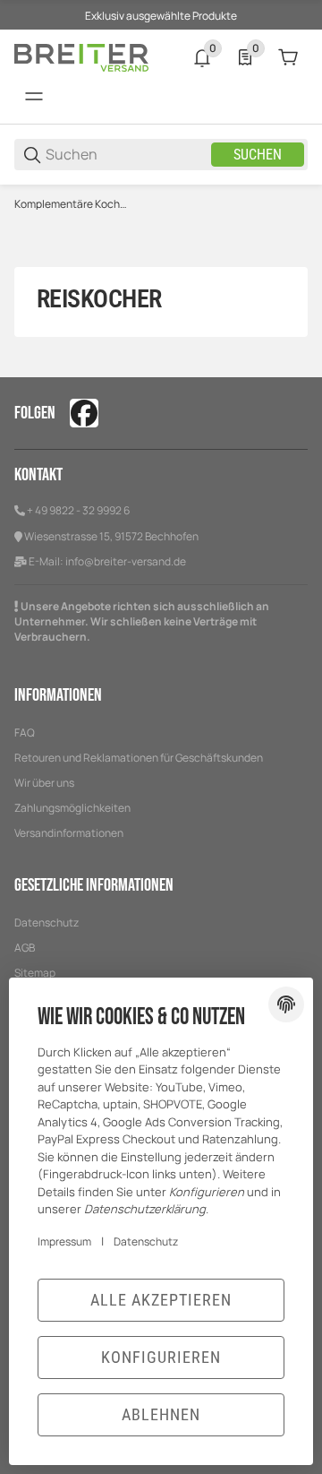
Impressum (64, 1241)
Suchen (257, 154)
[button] (293, 28)
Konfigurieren (161, 1357)
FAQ (24, 732)
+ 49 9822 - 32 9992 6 (78, 510)
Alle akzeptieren (161, 1299)
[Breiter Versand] (81, 56)
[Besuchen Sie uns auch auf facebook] (84, 413)
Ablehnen (161, 1414)
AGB (24, 947)
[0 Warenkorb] (288, 57)
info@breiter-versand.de (125, 561)
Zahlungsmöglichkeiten (72, 807)
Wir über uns (44, 782)
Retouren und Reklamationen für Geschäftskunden (138, 757)
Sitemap (34, 972)
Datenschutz (46, 922)
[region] (161, 204)
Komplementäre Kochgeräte (72, 204)
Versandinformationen (68, 832)
